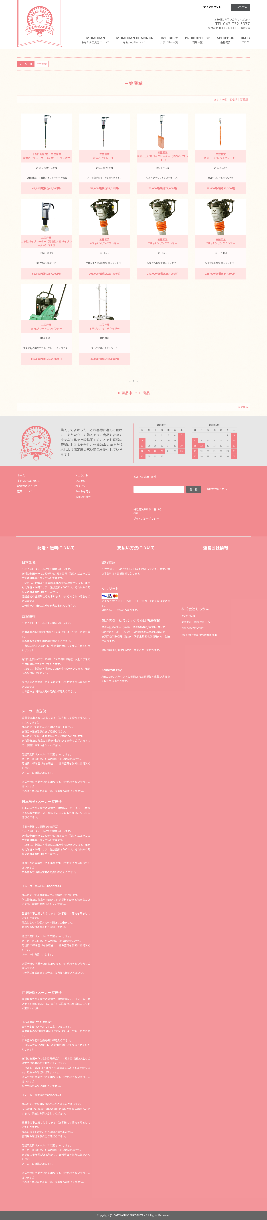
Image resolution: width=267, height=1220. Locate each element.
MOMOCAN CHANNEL (134, 40)
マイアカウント (212, 7)
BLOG (245, 40)
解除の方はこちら (217, 489)
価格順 (233, 99)
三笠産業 (42, 64)
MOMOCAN (96, 40)
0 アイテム (242, 7)
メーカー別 (25, 64)
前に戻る (243, 407)
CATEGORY (168, 40)
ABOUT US (225, 40)
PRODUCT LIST (197, 40)
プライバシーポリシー (146, 518)
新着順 (244, 99)
